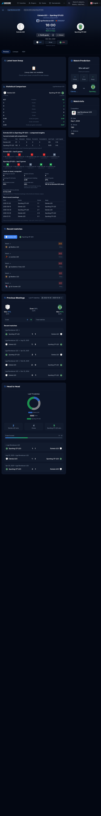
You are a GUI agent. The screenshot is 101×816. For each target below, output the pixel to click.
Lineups (15, 51)
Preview (6, 51)
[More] (64, 3)
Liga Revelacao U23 (47, 21)
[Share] (53, 35)
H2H (23, 51)
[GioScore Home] (6, 3)
